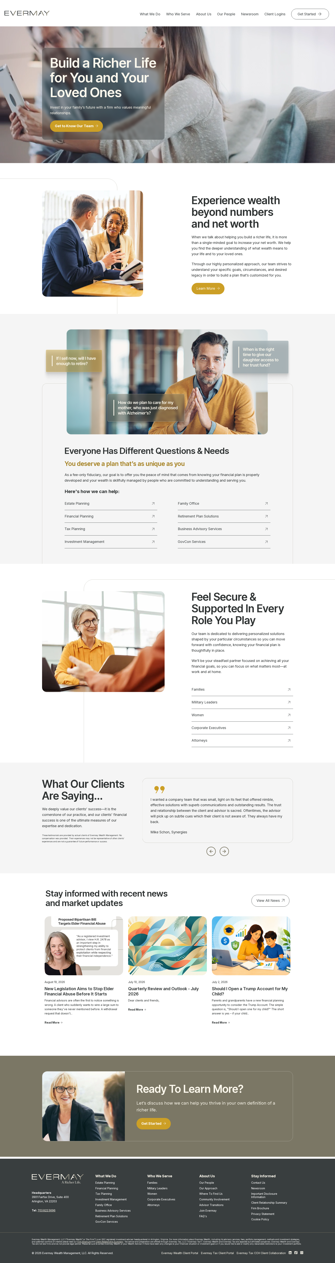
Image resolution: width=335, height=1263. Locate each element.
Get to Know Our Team (74, 126)
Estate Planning (77, 503)
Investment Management (84, 542)
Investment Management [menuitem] (111, 1199)
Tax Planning (75, 529)
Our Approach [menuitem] (208, 1188)
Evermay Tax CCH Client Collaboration (261, 1253)
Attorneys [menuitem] (153, 1205)
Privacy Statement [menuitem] (262, 1213)
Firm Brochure (84, 1242)
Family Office (188, 503)
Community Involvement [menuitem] (214, 1199)
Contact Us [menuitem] (258, 1182)
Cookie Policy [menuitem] (260, 1219)
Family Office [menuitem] (103, 1205)
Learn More (206, 288)
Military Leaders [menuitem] (157, 1188)
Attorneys (199, 740)
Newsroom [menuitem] (258, 1188)
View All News (268, 900)
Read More (52, 1022)
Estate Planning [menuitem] (105, 1182)
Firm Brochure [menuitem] (260, 1208)
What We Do (150, 14)
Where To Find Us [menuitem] (211, 1193)
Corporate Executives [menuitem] (161, 1199)
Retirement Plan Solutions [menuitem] (111, 1216)
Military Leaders (204, 702)
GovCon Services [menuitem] (106, 1221)
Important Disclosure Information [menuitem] (264, 1195)
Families (198, 689)
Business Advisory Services (200, 529)
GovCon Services (191, 542)
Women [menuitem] (152, 1193)
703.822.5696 (46, 1210)
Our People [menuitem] (206, 1182)
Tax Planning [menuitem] (103, 1193)
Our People (226, 14)
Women (198, 715)
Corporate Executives (209, 728)
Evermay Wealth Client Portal (179, 1253)
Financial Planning (79, 516)
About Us (203, 14)
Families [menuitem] (152, 1182)
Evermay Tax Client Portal (217, 1253)
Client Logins (274, 14)
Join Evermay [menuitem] (208, 1210)
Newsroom (250, 14)
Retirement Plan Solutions (198, 516)
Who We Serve (178, 14)
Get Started (307, 14)
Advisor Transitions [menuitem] (211, 1205)
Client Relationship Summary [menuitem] (269, 1202)
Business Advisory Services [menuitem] (113, 1210)
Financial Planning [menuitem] (106, 1188)
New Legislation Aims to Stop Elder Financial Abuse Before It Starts (79, 991)
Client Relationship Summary (109, 1242)
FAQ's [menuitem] (203, 1216)
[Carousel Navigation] (217, 850)
